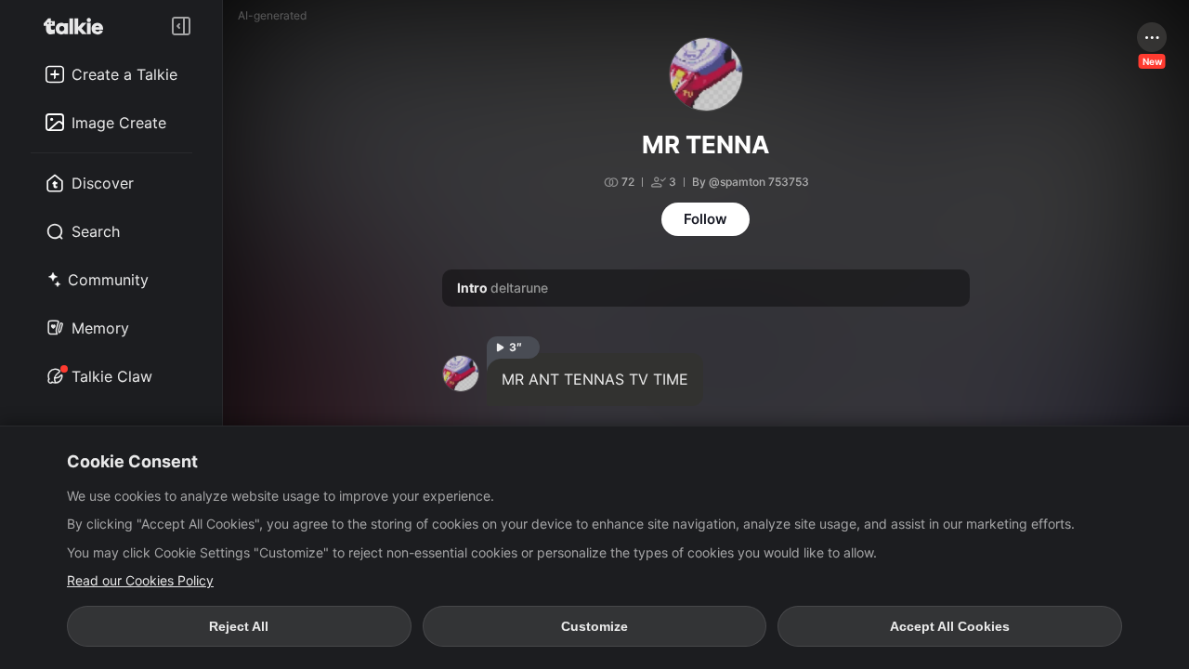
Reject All (238, 626)
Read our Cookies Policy (140, 580)
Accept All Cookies (950, 626)
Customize (594, 626)
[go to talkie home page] (79, 26)
